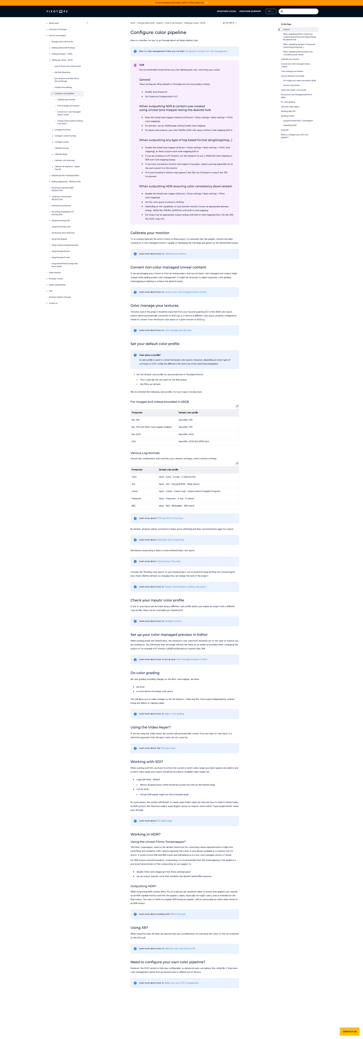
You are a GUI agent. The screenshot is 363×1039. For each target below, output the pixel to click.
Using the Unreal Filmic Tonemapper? (298, 120)
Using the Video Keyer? (290, 106)
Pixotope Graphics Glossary (60, 297)
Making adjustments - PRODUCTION (66, 181)
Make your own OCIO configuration (182, 983)
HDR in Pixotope (178, 914)
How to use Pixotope (57, 35)
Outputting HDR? (290, 125)
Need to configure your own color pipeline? (295, 136)
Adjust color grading (174, 714)
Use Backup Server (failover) (63, 233)
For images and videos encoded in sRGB (299, 80)
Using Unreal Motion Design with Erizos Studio (65, 265)
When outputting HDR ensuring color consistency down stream (298, 53)
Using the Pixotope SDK (61, 226)
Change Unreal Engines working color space (185, 587)
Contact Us (350, 1031)
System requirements (57, 285)
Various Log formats (291, 85)
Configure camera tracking (65, 136)
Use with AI (230, 22)
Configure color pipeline (64, 93)
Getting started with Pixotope (63, 48)
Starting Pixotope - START (62, 54)
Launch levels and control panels (67, 66)
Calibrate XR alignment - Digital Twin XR (67, 168)
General (286, 29)
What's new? (54, 23)
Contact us (53, 303)
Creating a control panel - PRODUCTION (62, 198)
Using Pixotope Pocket (61, 257)
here (206, 2)
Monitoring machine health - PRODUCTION (63, 189)
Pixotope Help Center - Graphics (150, 23)
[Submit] (282, 11)
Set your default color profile (292, 76)
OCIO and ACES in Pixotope (170, 518)
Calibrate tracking (61, 148)
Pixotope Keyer (168, 748)
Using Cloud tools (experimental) (65, 245)
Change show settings (63, 87)
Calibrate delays (60, 154)
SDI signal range (164, 821)
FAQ (50, 291)
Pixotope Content (56, 278)
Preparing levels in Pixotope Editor (65, 175)
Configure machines (62, 129)
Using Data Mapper (59, 239)
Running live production (61, 205)
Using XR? (285, 130)
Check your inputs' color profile (293, 89)
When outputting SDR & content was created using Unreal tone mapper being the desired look (299, 37)
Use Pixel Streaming (62, 72)
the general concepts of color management (206, 51)
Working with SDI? (288, 111)
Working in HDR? (287, 116)
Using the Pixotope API (61, 220)
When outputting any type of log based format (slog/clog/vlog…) (299, 46)
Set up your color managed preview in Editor (296, 96)
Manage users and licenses (62, 41)
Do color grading (288, 102)
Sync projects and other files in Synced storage (66, 80)
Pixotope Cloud (226, 11)
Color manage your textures (68, 105)
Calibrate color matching (64, 160)
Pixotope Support (250, 11)
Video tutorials (55, 272)
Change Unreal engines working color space (70, 122)
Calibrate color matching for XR (180, 949)
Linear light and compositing (170, 540)
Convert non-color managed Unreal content (68, 113)
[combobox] (298, 11)
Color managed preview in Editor (192, 659)
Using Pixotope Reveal (61, 251)
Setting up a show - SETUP (62, 60)
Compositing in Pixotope (169, 561)
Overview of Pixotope (58, 29)
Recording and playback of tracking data (63, 213)
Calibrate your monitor (66, 99)
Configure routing (61, 142)
